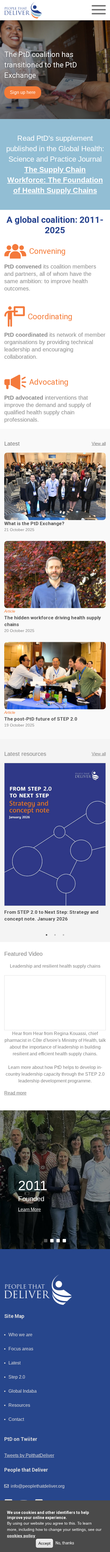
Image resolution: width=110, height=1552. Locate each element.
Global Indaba (22, 1391)
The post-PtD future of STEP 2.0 (40, 719)
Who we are (20, 1334)
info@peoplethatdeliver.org (37, 1486)
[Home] (23, 10)
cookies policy (21, 1535)
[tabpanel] (55, 843)
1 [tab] (46, 935)
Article (9, 611)
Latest (14, 1363)
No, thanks (65, 1543)
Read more (15, 1093)
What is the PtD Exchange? (34, 523)
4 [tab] (65, 1242)
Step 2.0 (16, 1377)
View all (99, 443)
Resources (19, 1405)
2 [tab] (55, 935)
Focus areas (20, 1348)
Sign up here (23, 92)
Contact (16, 1419)
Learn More (29, 1209)
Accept (44, 1543)
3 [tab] (63, 935)
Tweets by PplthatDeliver (29, 1455)
